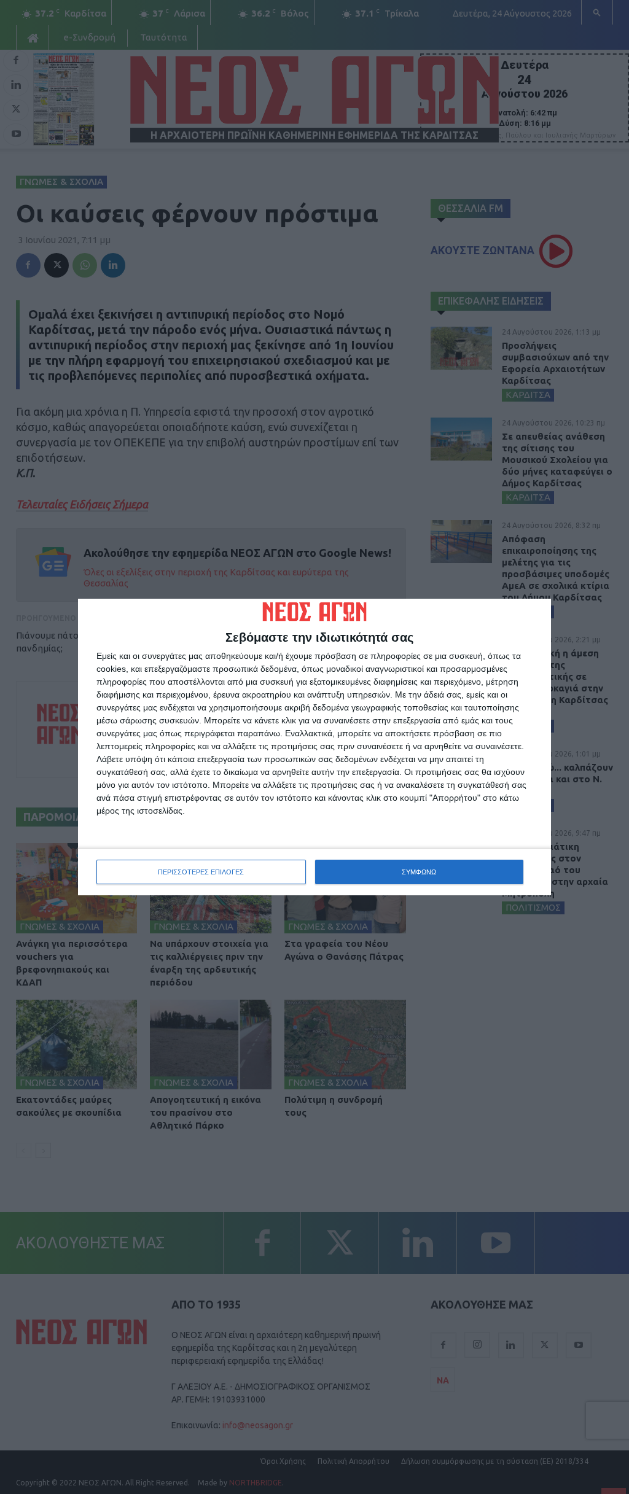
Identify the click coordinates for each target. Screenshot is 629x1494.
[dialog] (314, 747)
